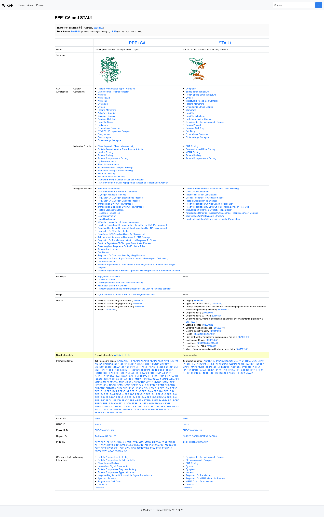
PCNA (161, 385)
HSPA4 (143, 376)
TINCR (204, 373)
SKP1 (151, 403)
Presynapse (104, 134)
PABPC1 (246, 366)
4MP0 (161, 442)
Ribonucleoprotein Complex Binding (115, 167)
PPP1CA (137, 42)
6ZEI (122, 448)
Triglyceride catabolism (109, 276)
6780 (185, 418)
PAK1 (141, 385)
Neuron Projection (194, 125)
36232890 (98, 27)
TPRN (168, 406)
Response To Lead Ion (109, 212)
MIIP (121, 382)
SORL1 (168, 403)
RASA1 (202, 370)
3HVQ (123, 442)
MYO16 (157, 382)
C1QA (156, 363)
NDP (172, 382)
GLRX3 (210, 363)
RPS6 (246, 370)
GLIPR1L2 (100, 376)
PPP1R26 (109, 394)
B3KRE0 (187, 436)
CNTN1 (105, 370)
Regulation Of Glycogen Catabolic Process (119, 200)
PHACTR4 (111, 388)
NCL (215, 366)
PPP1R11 (175, 388)
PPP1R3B (161, 394)
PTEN (140, 400)
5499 (97, 418)
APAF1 (167, 360)
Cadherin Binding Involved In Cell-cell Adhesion (121, 179)
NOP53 (134, 385)
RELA (127, 354)
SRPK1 (259, 370)
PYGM (155, 400)
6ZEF (103, 448)
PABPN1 (256, 366)
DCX (105, 373)
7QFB (140, 448)
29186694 (208, 312)
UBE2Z (117, 409)
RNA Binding (192, 146)
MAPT (106, 382)
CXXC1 (169, 370)
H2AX (117, 376)
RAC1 (195, 370)
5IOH (173, 442)
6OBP (148, 445)
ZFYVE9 (109, 412)
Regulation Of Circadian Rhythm (113, 231)
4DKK (185, 442)
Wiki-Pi (8, 5)
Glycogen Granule (106, 115)
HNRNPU (219, 363)
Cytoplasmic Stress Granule (199, 106)
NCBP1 (208, 366)
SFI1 (128, 403)
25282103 (209, 333)
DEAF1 (111, 373)
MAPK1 (175, 379)
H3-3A (124, 376)
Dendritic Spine (105, 122)
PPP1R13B (100, 391)
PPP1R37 (150, 394)
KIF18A (123, 379)
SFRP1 (135, 403)
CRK (119, 370)
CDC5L (108, 366)
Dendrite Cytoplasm (195, 115)
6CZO (103, 445)
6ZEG (110, 448)
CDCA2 (116, 366)
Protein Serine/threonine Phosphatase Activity (120, 149)
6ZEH (116, 448)
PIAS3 (139, 388)
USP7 (242, 373)
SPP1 (252, 370)
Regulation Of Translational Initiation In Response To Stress (127, 240)
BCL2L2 (132, 363)
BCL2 (116, 363)
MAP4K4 (166, 379)
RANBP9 (163, 400)
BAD (105, 363)
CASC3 (222, 360)
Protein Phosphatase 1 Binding (113, 158)
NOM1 (120, 385)
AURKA (98, 363)
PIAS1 (132, 388)
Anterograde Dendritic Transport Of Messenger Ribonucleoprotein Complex (222, 212)
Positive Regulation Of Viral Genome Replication (209, 203)
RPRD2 (98, 403)
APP (215, 360)
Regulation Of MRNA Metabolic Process (205, 478)
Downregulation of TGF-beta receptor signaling (120, 282)
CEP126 (131, 366)
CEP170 (140, 366)
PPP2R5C (172, 397)
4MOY (155, 442)
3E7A (97, 442)
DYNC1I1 (187, 363)
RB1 (170, 400)
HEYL (137, 376)
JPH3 (167, 376)
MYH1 (201, 366)
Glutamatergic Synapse (109, 140)
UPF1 (236, 373)
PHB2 (119, 388)
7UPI (170, 448)
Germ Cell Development (197, 191)
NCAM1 (165, 382)
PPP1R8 (131, 397)
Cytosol (101, 106)
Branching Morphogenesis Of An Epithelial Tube (121, 246)
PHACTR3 (100, 388)
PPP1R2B (129, 394)
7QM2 (146, 448)
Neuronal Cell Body (107, 119)
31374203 (190, 321)
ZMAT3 (249, 373)
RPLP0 (239, 370)
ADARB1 (208, 360)
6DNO (116, 445)
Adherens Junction (107, 112)
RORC (176, 400)
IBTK (150, 376)
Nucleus (102, 94)
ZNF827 (118, 412)
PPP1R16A (147, 391)
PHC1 (126, 388)
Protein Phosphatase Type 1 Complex (116, 88)
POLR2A (155, 388)
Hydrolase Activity (107, 161)
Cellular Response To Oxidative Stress (205, 197)
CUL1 (163, 370)
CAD (162, 363)
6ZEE (97, 448)
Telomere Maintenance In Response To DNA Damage (124, 237)
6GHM (134, 445)
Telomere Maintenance (109, 188)
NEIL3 (221, 366)
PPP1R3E (110, 397)
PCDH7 (153, 385)
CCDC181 (99, 366)
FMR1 (195, 363)
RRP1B (106, 403)
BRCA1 (140, 363)
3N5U (129, 442)
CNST (98, 370)
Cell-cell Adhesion (106, 261)
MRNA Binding (193, 152)
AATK (120, 360)
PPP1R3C (172, 394)
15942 (98, 424)
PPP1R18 (158, 391)
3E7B (103, 442)
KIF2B (241, 363)
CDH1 (123, 366)
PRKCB (117, 400)
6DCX (110, 445)
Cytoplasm (103, 103)
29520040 (219, 327)
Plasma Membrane (107, 109)
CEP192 (149, 366)
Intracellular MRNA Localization (201, 194)
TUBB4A (219, 373)
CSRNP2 (155, 370)
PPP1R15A (123, 391)
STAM (107, 406)
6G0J (128, 445)
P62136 (112, 436)
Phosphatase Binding (108, 463)
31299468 (222, 309)
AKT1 (160, 360)
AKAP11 (145, 360)
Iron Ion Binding (105, 152)
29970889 (203, 342)
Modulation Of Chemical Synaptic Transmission (209, 209)
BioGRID (75, 31)
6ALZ (97, 445)
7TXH (165, 448)
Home (22, 5)
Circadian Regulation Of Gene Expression (118, 221)
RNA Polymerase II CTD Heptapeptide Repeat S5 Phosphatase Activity (133, 182)
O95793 (195, 436)
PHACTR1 (170, 385)
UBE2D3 (228, 373)
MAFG (151, 379)
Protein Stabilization (107, 249)
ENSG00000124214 (192, 430)
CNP (176, 366)
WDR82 (151, 409)
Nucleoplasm (104, 97)
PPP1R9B (152, 397)
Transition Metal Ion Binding (111, 176)
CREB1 (112, 370)
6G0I (122, 445)
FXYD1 (167, 373)
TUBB (211, 373)
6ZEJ (127, 448)
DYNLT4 (129, 373)
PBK (147, 385)
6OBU (174, 445)
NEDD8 (98, 385)
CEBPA (237, 360)
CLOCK (169, 366)
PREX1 (109, 400)
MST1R (149, 382)
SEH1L (122, 403)
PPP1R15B (135, 391)
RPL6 (224, 370)
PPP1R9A (141, 397)
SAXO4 (114, 403)
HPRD (114, 31)
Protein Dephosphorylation (111, 209)
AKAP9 (153, 360)
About (30, 5)
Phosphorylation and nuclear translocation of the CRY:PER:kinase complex (134, 288)
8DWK (98, 451)
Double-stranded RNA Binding (200, 149)
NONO (127, 385)
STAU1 (225, 42)
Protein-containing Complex (199, 119)
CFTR (245, 360)
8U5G (124, 451)
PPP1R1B (169, 391)
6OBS (168, 445)
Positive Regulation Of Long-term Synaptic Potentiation (213, 218)
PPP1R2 (99, 394)
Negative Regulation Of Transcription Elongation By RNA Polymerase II (133, 228)
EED (135, 373)
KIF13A (115, 379)
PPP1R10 (164, 388)
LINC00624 (250, 363)
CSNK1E (126, 370)
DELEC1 (120, 373)
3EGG (110, 442)
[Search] (318, 5)
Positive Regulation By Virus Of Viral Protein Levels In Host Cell (217, 206)
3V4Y (135, 442)
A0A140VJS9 (101, 436)
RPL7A (231, 370)
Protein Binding (105, 155)
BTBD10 (148, 363)
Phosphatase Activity (108, 164)
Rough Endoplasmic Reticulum (201, 94)
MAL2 (158, 379)
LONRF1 (260, 363)
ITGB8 (161, 376)
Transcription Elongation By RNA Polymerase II (121, 206)
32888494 (244, 336)
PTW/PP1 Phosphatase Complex (114, 131)
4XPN (168, 442)
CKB (155, 366)
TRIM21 (176, 406)
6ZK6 (133, 448)
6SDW (198, 442)
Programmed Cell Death (109, 481)
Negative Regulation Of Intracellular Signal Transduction (125, 475)
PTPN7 (147, 400)
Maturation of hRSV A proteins (113, 285)
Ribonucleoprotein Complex (199, 460)
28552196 (111, 309)
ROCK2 (210, 370)
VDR (136, 409)
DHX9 (261, 360)
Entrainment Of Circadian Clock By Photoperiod (121, 234)
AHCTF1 (128, 360)
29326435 (212, 339)
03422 (186, 424)
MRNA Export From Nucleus (200, 481)
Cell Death (103, 484)
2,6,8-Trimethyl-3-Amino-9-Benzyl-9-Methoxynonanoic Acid (126, 294)
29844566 (216, 330)
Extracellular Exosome (109, 128)
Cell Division (104, 252)
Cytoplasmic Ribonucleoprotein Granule (205, 122)
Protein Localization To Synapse (201, 200)
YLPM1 (159, 409)
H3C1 (130, 376)
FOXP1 (202, 363)
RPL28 (218, 370)
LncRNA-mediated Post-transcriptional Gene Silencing (212, 188)
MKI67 (128, 382)
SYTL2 (122, 406)
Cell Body (190, 131)
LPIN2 (145, 379)
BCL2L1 (123, 363)
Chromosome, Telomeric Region (113, 91)
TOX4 (146, 406)
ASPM (174, 360)
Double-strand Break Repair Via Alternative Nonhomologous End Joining (133, 258)
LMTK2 (137, 379)
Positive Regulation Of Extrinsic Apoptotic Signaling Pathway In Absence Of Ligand (139, 270)
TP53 (152, 406)
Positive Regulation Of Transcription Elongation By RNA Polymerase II (132, 225)
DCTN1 (98, 373)
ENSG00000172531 (104, 430)
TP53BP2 (160, 406)
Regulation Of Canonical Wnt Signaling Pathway (121, 255)
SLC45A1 (159, 403)
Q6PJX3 (213, 436)
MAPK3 (98, 382)
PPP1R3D (100, 397)
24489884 (198, 300)
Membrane (191, 109)
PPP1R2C (140, 394)
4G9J (141, 442)
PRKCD (125, 400)
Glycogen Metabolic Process (112, 194)
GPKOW (110, 376)
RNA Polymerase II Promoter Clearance (117, 191)
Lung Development (107, 218)
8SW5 (111, 451)
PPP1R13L (112, 391)
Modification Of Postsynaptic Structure (205, 215)
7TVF (158, 448)
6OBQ (155, 445)
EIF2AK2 (143, 373)
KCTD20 (107, 379)
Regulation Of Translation (198, 475)
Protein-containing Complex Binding (115, 170)
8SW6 (118, 451)
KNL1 (130, 379)
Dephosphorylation (107, 215)
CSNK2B (136, 370)
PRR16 (133, 400)
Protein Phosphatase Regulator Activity (117, 469)
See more (100, 487)
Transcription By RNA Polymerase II (115, 203)
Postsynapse (104, 137)
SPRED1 (99, 406)
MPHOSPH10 (138, 382)
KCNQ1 (98, 379)
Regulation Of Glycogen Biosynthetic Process (120, 197)
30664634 (138, 300)
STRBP (186, 373)
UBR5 (125, 409)
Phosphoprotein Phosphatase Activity (116, 146)
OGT (239, 366)
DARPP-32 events (106, 279)
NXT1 (233, 366)
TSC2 (97, 409)
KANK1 (174, 376)
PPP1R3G (121, 397)
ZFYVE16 (99, 412)
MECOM (114, 382)
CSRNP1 (145, 370)
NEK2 (106, 385)
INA (226, 363)
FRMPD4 (159, 373)
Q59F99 (204, 436)
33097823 (216, 303)
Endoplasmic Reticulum (197, 91)
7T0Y (152, 448)
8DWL (105, 451)
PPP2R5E (100, 400)
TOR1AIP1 (137, 406)
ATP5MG (118, 354)
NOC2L (112, 385)
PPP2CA (161, 397)
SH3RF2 (143, 403)
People (40, 5)
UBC (111, 409)
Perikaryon (103, 125)
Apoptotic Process (107, 478)
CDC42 (229, 360)
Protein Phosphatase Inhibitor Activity (116, 460)
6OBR (161, 445)
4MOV (148, 442)
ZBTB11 (168, 409)
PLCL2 (146, 388)
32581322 (208, 324)
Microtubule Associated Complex (202, 100)
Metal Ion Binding (106, 173)
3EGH (117, 442)
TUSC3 (104, 409)
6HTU (192, 442)
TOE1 (128, 406)
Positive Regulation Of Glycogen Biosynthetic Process (124, 243)
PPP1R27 (119, 394)
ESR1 (151, 373)
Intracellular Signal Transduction (113, 466)
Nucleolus (102, 100)
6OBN (141, 445)
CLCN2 (162, 366)
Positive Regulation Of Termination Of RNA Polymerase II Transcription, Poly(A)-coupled (137, 266)
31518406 (213, 342)
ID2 (155, 376)
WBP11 (143, 409)
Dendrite (190, 112)
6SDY (205, 442)
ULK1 (131, 409)
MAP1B (186, 366)
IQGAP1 (233, 363)
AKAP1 (136, 360)
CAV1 (168, 363)
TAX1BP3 (195, 373)
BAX (110, 363)
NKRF (227, 366)
